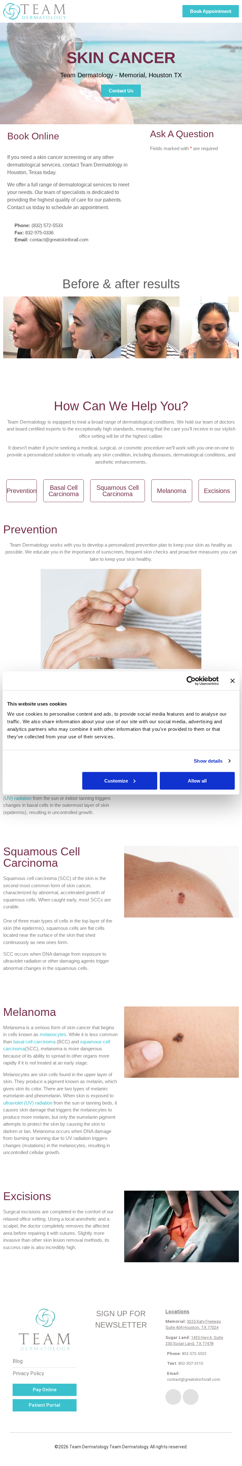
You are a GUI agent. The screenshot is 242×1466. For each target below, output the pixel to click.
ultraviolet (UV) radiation (27, 1102)
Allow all (197, 780)
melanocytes (53, 1034)
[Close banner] (232, 681)
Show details (208, 761)
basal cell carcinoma (34, 1041)
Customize (116, 780)
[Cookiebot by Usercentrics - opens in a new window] (191, 681)
